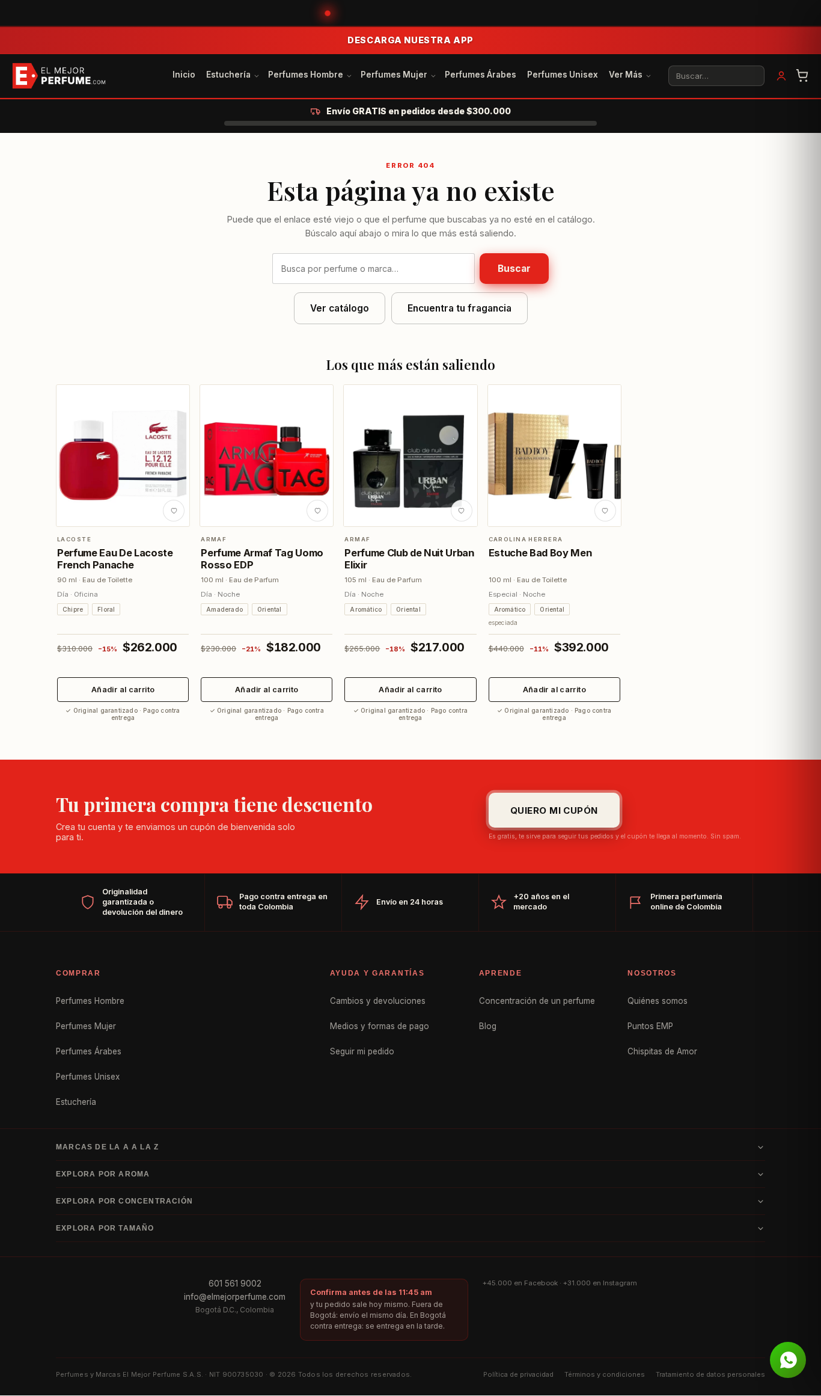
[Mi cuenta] (781, 76)
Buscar (514, 268)
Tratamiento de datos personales (710, 1374)
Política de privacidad (518, 1374)
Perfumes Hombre (305, 74)
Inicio (183, 74)
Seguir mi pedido (362, 1051)
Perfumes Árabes (480, 74)
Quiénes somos (657, 1001)
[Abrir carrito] (802, 75)
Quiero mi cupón (554, 810)
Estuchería (228, 74)
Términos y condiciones (604, 1374)
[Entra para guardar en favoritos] (174, 510)
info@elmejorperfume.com (234, 1297)
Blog (487, 1026)
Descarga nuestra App (410, 40)
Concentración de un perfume (537, 1001)
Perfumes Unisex (562, 74)
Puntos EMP (650, 1026)
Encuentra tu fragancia (459, 308)
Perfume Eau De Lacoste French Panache (115, 559)
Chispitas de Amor (662, 1051)
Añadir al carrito (122, 689)
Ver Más (625, 74)
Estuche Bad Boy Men (540, 553)
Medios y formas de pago (379, 1026)
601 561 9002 (235, 1283)
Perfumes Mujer (394, 74)
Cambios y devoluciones (378, 1001)
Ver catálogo (339, 308)
